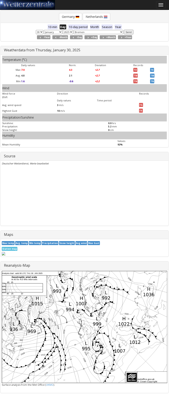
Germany (69, 17)
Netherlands (95, 17)
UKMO (49, 384)
